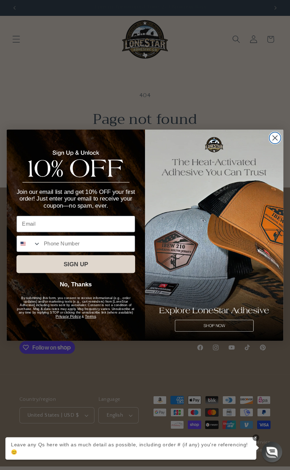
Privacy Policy (68, 316)
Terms (90, 316)
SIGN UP (76, 264)
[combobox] (29, 244)
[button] (272, 452)
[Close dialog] (275, 138)
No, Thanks (76, 284)
